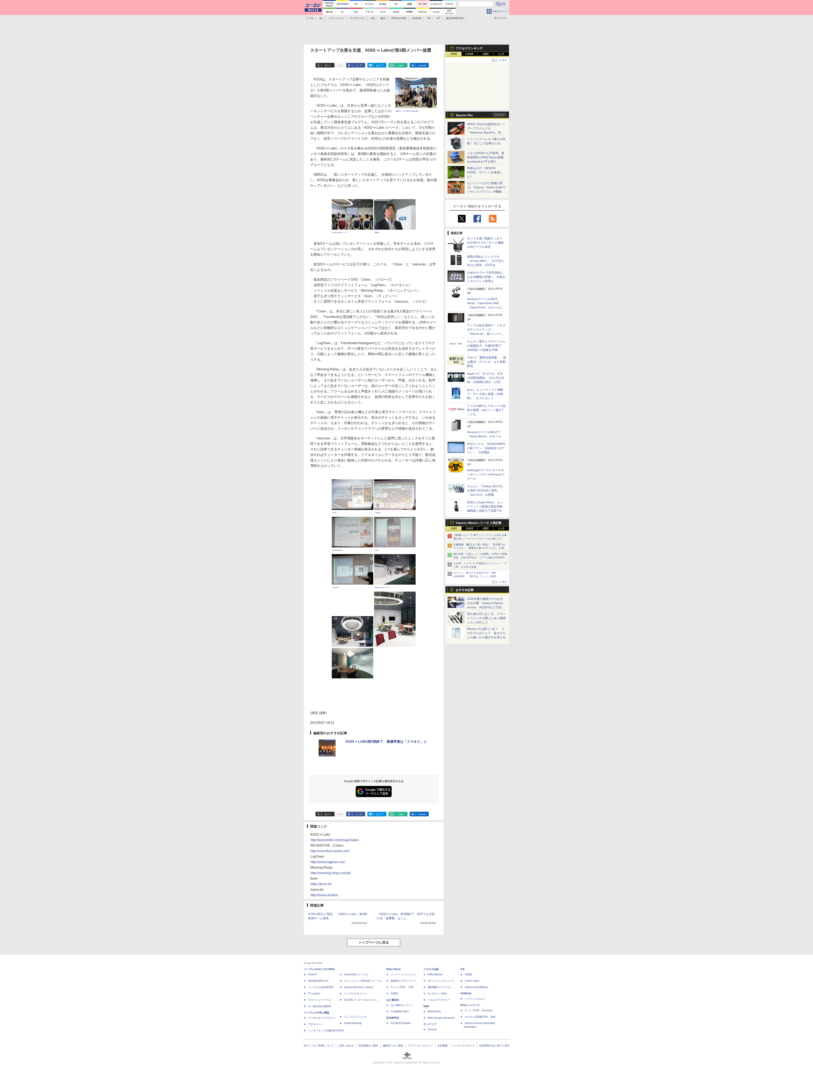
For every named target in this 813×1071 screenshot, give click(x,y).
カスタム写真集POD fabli (480, 1016)
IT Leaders (314, 993)
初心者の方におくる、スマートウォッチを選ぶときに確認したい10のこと (486, 618)
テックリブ (429, 1024)
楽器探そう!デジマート (404, 980)
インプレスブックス (355, 1016)
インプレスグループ (463, 1045)
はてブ (379, 65)
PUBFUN (465, 993)
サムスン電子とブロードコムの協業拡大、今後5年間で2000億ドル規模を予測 (486, 346)
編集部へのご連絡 (393, 1045)
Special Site (464, 115)
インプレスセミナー (355, 993)
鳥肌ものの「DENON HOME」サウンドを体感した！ (485, 172)
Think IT (312, 974)
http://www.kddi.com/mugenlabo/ (334, 840)
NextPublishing (353, 1023)
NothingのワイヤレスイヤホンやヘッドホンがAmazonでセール (486, 474)
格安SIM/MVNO (455, 18)
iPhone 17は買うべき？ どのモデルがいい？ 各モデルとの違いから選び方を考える (486, 633)
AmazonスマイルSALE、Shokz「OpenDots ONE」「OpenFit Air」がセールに (485, 303)
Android (416, 18)
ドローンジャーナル (319, 999)
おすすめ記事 (465, 590)
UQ (373, 18)
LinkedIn (422, 65)
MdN (426, 1006)
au (320, 18)
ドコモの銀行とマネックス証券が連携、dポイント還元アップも (486, 410)
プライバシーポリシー (420, 1045)
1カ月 (501, 53)
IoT (438, 18)
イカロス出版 (431, 969)
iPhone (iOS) (398, 18)
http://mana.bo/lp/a (324, 895)
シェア (358, 65)
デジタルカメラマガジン (322, 1017)
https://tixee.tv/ (321, 884)
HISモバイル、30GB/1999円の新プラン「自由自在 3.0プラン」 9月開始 (486, 448)
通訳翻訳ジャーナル (439, 987)
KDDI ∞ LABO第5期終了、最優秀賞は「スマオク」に (386, 741)
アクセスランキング (469, 48)
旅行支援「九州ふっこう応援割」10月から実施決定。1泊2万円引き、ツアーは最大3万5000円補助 (480, 557)
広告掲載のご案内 (368, 1045)
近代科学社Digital (401, 1023)
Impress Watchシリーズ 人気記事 (479, 522)
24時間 (469, 53)
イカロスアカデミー (439, 999)
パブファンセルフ (475, 998)
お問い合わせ (346, 1045)
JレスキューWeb (437, 993)
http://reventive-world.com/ (330, 851)
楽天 (383, 18)
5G (429, 18)
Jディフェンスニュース (441, 980)
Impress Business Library (358, 987)
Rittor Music (393, 969)
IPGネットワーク (470, 1005)
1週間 (485, 53)
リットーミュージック (403, 974)
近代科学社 (392, 1017)
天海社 (468, 974)
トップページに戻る (373, 942)
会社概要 (442, 1045)
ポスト (327, 65)
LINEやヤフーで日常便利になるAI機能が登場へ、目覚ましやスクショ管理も (486, 277)
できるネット (315, 1024)
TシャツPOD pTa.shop (478, 1010)
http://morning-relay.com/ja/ (330, 873)
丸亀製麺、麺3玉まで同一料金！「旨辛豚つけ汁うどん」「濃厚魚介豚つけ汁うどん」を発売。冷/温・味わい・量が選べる (479, 548)
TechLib (432, 1029)
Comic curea (472, 980)
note (401, 65)
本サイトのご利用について (318, 1045)
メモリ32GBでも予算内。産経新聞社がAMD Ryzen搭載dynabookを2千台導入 (485, 157)
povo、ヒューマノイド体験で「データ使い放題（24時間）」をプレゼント (485, 394)
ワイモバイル (357, 18)
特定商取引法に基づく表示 (494, 1045)
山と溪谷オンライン (402, 1005)
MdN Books (434, 1011)
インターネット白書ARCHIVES (326, 1030)
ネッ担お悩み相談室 (319, 1006)
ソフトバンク (336, 18)
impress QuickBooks (476, 987)
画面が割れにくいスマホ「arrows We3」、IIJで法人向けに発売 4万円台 (485, 261)
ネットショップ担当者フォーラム (363, 980)
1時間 (453, 53)
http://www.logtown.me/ (327, 862)
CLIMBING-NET (400, 1011)
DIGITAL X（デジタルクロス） (361, 999)
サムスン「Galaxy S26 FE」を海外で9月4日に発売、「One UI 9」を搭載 (486, 490)
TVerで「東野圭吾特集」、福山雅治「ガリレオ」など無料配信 (486, 362)
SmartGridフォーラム (356, 974)
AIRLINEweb (435, 974)
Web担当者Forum (318, 980)
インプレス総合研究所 (320, 987)
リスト (340, 65)
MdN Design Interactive (441, 1017)
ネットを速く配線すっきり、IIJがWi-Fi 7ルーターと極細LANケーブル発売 (486, 242)
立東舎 (394, 993)
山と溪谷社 (392, 999)
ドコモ (310, 18)
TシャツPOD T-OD (402, 987)
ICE (462, 969)
